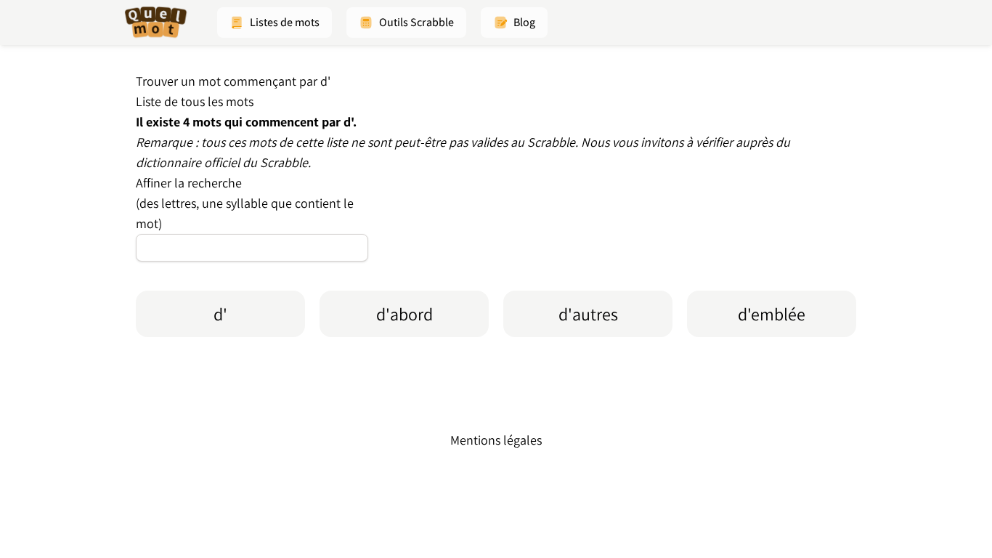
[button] (274, 22)
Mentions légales (496, 440)
